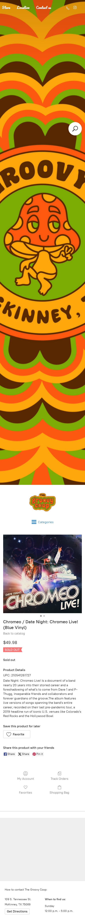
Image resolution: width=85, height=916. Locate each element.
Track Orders (59, 779)
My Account (25, 779)
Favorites (25, 792)
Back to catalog (14, 633)
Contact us (43, 7)
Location (23, 7)
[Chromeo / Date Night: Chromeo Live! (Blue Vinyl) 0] (42, 574)
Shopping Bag (59, 792)
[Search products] (75, 128)
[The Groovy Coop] (42, 502)
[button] (16, 734)
